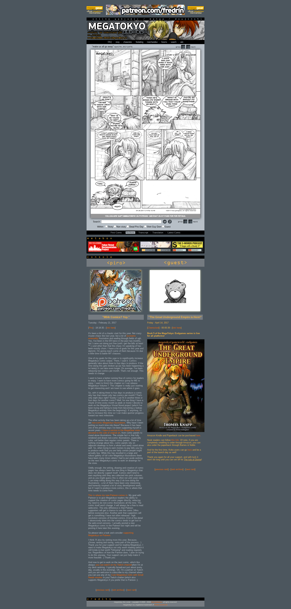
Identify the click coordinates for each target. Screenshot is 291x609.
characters (127, 42)
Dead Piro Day (136, 226)
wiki (181, 42)
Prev (180, 47)
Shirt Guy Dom (154, 226)
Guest (168, 226)
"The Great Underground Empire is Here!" (175, 317)
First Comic (116, 232)
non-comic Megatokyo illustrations (108, 422)
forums (164, 42)
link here (111, 327)
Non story (121, 226)
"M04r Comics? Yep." (116, 317)
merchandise (152, 42)
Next (191, 47)
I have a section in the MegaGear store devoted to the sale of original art (114, 431)
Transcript (143, 232)
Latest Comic (174, 232)
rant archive (118, 590)
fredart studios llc (161, 605)
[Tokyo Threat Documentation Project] (113, 251)
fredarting (139, 42)
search (173, 42)
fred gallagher (156, 602)
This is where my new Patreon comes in (107, 495)
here (198, 435)
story (118, 42)
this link (175, 440)
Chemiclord (153, 327)
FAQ (110, 42)
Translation (157, 232)
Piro (91, 327)
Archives (130, 232)
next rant (131, 590)
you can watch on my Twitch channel (114, 565)
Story (110, 226)
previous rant (102, 590)
